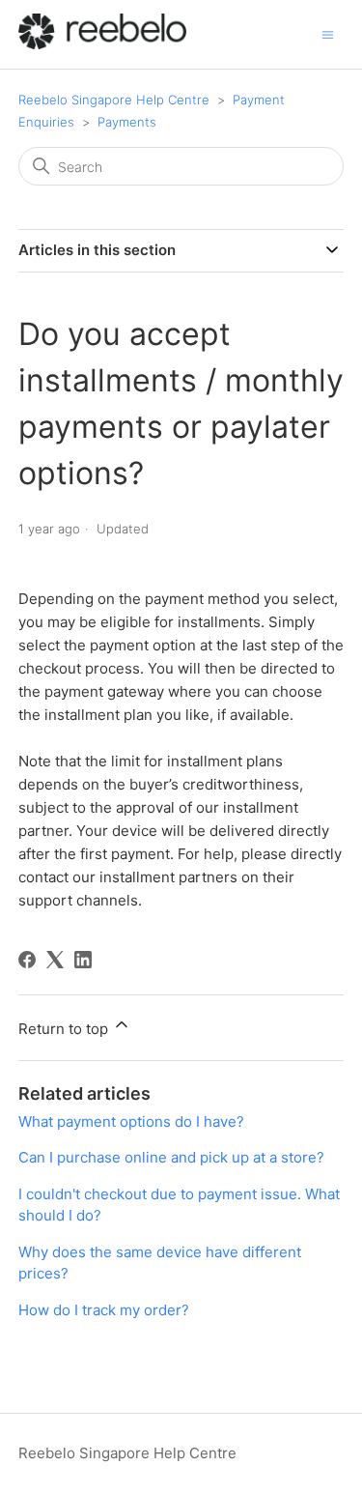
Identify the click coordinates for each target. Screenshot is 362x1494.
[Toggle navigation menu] (327, 33)
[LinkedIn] (83, 959)
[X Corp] (55, 959)
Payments (126, 121)
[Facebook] (27, 959)
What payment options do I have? (131, 1121)
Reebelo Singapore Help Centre (113, 99)
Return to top (65, 1029)
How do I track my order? (103, 1310)
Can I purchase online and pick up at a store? (171, 1157)
